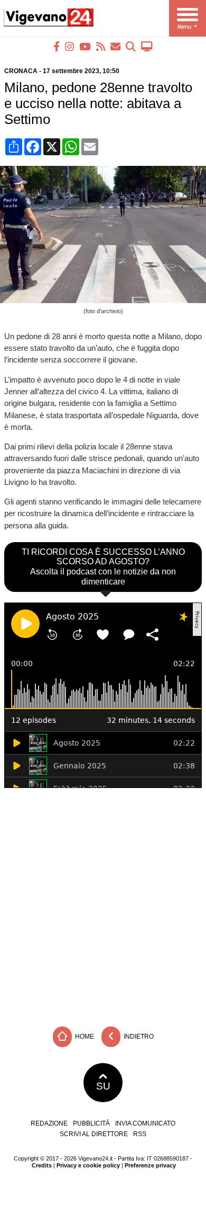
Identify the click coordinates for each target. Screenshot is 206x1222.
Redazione (49, 1123)
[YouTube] (85, 46)
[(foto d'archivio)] (105, 300)
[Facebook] (56, 46)
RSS (139, 1134)
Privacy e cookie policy (88, 1165)
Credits (42, 1165)
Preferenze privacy (150, 1165)
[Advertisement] (103, 904)
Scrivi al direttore (94, 1134)
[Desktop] (147, 46)
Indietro (138, 1036)
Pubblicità (91, 1123)
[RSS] (100, 46)
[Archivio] (131, 46)
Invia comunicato (145, 1123)
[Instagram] (69, 46)
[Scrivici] (115, 46)
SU (103, 1086)
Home (83, 1036)
